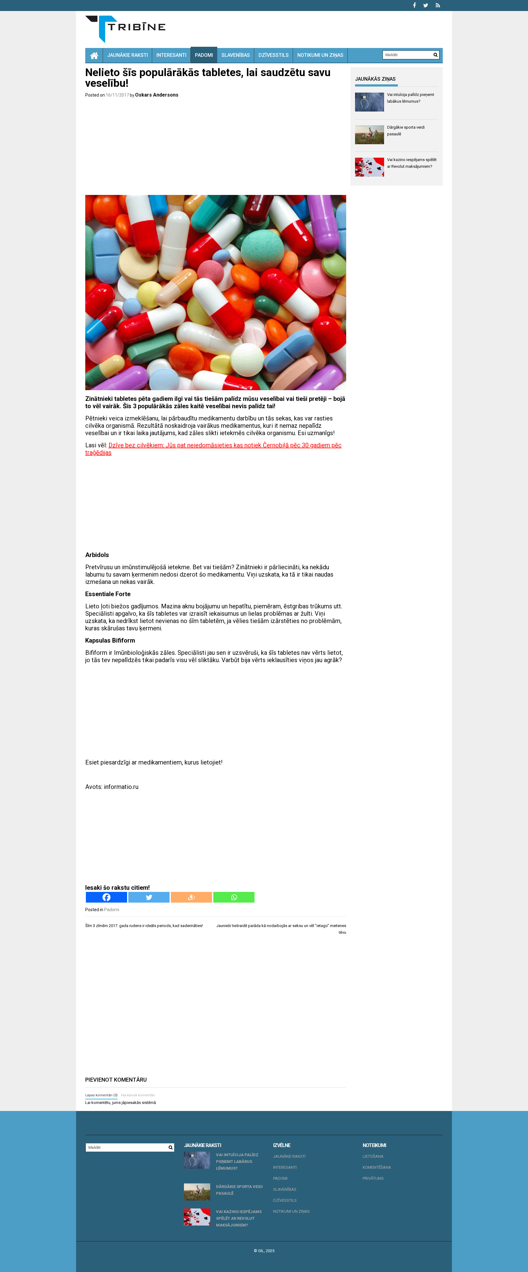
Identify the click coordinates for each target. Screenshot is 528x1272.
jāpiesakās (131, 1102)
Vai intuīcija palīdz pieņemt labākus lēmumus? (237, 1162)
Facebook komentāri (138, 1095)
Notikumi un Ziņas (320, 55)
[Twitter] (149, 897)
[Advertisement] (215, 147)
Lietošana (373, 1156)
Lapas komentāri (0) (101, 1095)
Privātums (373, 1178)
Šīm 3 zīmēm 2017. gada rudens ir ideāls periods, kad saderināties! (144, 925)
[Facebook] (106, 897)
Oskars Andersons (156, 95)
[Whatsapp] (234, 897)
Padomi (204, 55)
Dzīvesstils (273, 55)
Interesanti (171, 55)
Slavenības (236, 55)
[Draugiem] (191, 897)
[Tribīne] (94, 55)
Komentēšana (377, 1167)
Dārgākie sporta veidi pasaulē (239, 1190)
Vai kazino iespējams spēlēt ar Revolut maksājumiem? (239, 1218)
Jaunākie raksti (127, 55)
